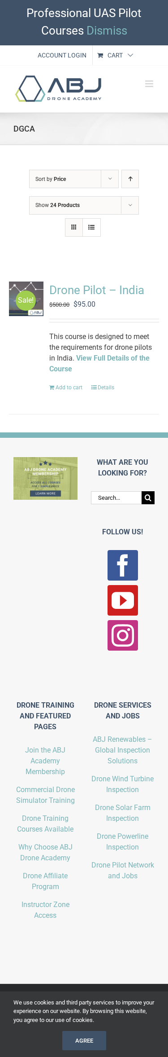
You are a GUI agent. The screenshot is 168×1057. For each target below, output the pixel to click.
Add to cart (69, 387)
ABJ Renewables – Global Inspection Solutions (122, 750)
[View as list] (91, 227)
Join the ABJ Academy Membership (45, 761)
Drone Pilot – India (96, 290)
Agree (84, 1040)
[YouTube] (123, 600)
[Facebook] (123, 565)
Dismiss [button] (106, 30)
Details (106, 387)
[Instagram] (123, 635)
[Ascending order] (130, 179)
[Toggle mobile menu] (150, 83)
